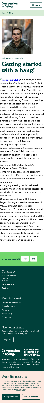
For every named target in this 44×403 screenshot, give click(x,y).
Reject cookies (31, 396)
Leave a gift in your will (11, 302)
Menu (37, 5)
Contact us (6, 317)
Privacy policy (7, 310)
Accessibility (7, 313)
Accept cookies (11, 396)
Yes (25, 258)
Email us (5, 288)
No (33, 258)
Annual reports (8, 306)
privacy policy (20, 390)
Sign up (7, 339)
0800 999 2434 (8, 284)
